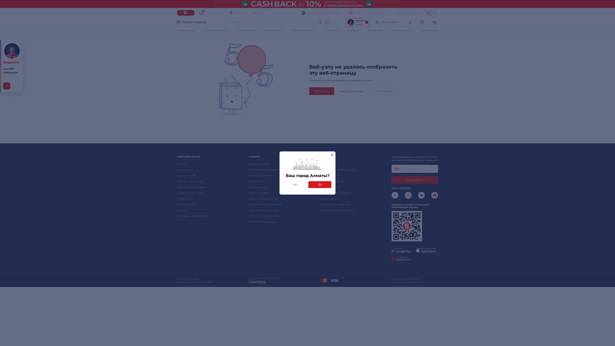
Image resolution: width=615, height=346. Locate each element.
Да (320, 184)
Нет (295, 184)
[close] (332, 154)
